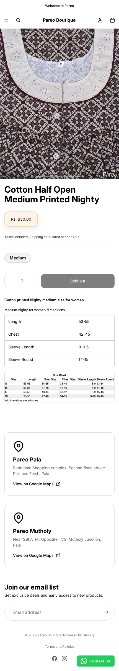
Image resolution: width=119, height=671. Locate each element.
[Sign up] (106, 612)
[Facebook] (54, 658)
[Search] (18, 20)
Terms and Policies (59, 646)
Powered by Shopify (79, 635)
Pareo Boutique (49, 635)
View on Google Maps (33, 483)
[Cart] (112, 20)
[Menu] (6, 20)
